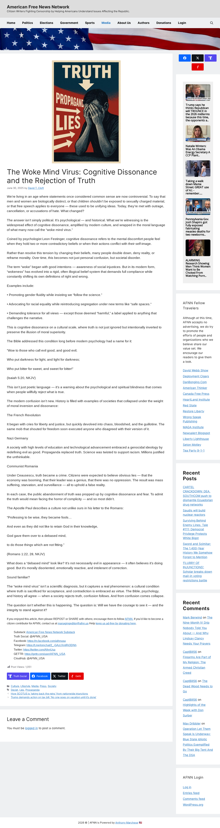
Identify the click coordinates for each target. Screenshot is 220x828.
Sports (90, 23)
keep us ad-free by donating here (116, 623)
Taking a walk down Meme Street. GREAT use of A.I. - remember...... (197, 187)
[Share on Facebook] (185, 58)
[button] (212, 23)
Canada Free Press (196, 393)
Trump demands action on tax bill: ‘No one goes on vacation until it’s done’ (53, 697)
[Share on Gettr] (198, 67)
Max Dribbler (192, 723)
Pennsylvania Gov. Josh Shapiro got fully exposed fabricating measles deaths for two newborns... (198, 227)
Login (182, 23)
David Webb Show (195, 370)
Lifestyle (25, 686)
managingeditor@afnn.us (73, 623)
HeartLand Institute (196, 399)
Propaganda (32, 689)
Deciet (14, 689)
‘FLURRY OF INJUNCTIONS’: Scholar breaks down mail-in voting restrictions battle (197, 571)
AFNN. (129, 618)
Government (69, 23)
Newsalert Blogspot (196, 433)
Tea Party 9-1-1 (194, 450)
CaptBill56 (190, 652)
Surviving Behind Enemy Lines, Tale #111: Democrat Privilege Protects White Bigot (195, 529)
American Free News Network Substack (50, 632)
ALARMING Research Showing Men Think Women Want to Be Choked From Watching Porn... (198, 268)
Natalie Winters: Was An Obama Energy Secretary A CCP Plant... (198, 150)
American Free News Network (38, 6)
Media (106, 23)
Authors (144, 23)
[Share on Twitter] (198, 58)
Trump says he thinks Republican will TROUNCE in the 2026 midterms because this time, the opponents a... (198, 112)
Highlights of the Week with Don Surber (194, 710)
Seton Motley (192, 444)
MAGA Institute (193, 427)
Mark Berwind (192, 617)
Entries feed (191, 793)
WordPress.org (193, 804)
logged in (31, 728)
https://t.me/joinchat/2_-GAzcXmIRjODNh (51, 645)
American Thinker (195, 388)
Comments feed (194, 799)
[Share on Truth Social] (211, 58)
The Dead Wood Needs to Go (198, 686)
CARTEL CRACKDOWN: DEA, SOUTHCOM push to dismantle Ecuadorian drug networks (198, 495)
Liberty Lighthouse (196, 439)
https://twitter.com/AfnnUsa (39, 649)
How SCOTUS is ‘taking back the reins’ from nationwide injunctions (49, 693)
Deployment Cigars (196, 376)
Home (11, 23)
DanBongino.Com (195, 382)
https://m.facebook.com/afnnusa (46, 640)
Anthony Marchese (126, 822)
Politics (27, 23)
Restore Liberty (193, 411)
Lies (21, 689)
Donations (163, 23)
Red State (190, 405)
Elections (46, 23)
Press (43, 686)
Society (52, 686)
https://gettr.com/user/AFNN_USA (45, 653)
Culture (15, 686)
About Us (124, 23)
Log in (187, 787)
